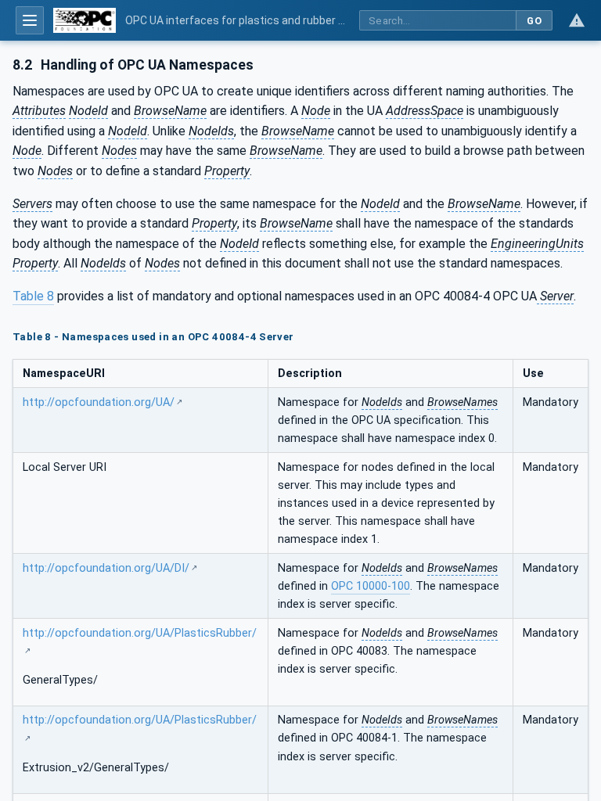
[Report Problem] (576, 20)
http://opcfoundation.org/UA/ (99, 402)
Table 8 (33, 296)
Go (534, 21)
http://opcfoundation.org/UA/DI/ (106, 568)
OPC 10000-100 (370, 586)
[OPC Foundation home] (84, 20)
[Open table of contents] (30, 20)
